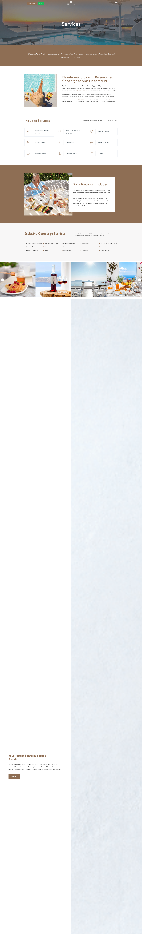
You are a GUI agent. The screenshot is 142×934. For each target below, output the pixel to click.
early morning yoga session (83, 91)
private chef (112, 99)
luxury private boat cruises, (82, 99)
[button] (2, 279)
